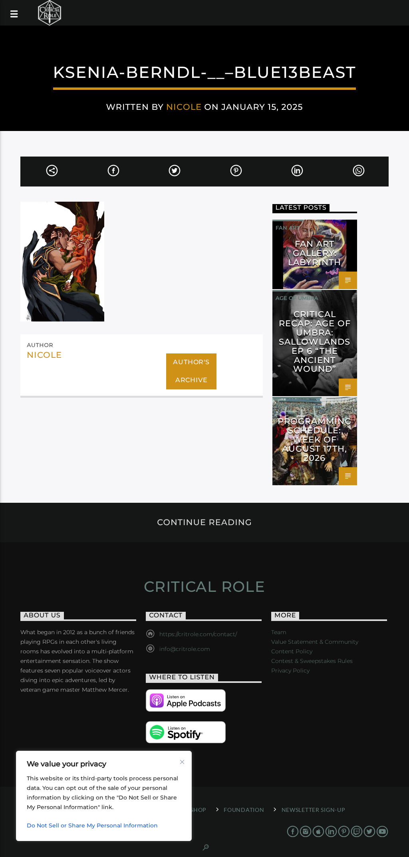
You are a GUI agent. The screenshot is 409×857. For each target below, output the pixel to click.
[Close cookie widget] (182, 762)
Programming (297, 405)
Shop (198, 809)
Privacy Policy (290, 670)
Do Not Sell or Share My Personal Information (92, 825)
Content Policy (291, 651)
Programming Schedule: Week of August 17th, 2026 (314, 439)
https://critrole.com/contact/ (198, 634)
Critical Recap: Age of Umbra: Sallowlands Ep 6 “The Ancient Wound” (315, 341)
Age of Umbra (297, 298)
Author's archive (191, 371)
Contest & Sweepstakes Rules (312, 661)
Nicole (183, 107)
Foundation (244, 809)
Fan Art (288, 227)
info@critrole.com (184, 649)
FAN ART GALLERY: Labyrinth (314, 253)
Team (278, 632)
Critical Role (205, 587)
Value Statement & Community (314, 641)
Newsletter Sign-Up (313, 809)
